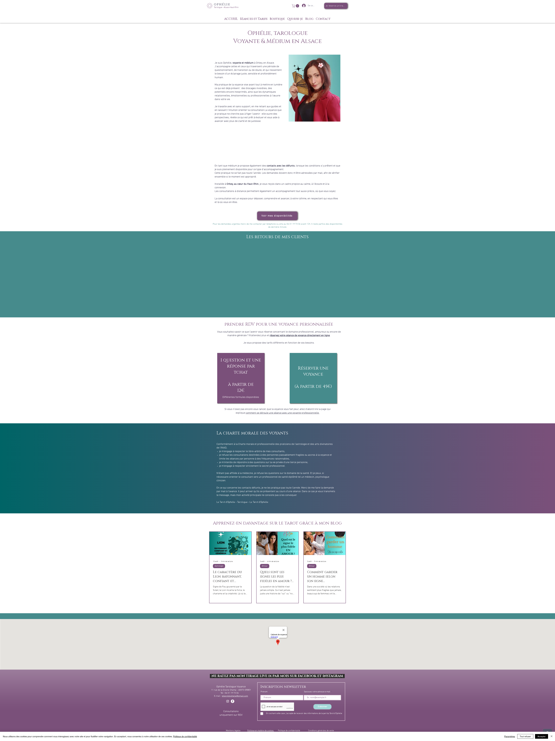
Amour (265, 566)
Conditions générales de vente (321, 730)
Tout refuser (525, 736)
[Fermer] (551, 736)
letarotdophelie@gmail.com (235, 696)
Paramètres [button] (509, 736)
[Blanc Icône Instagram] (227, 701)
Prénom (264, 692)
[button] (296, 6)
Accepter (542, 736)
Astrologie (219, 566)
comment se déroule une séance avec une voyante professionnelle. (282, 413)
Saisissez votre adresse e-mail (317, 692)
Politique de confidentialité (289, 730)
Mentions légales (233, 730)
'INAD (223, 447)
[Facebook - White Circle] (232, 701)
